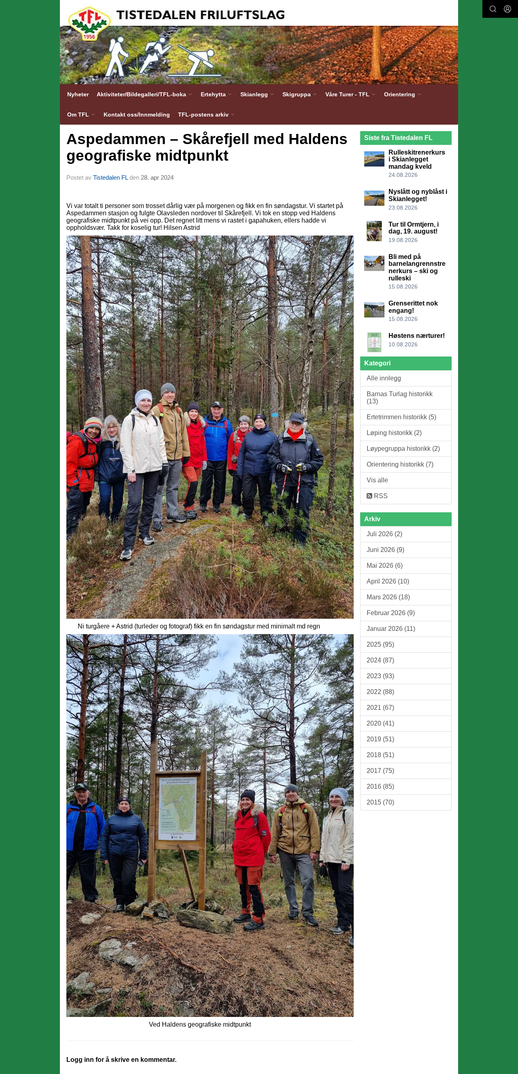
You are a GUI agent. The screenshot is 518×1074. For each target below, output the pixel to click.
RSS (380, 495)
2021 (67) (380, 707)
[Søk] (493, 9)
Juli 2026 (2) (384, 534)
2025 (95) (380, 644)
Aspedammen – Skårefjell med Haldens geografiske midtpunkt (207, 147)
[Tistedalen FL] (259, 42)
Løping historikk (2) (394, 432)
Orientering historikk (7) (400, 464)
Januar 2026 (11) (391, 628)
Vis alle (377, 480)
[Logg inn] (507, 9)
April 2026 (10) (388, 581)
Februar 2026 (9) (391, 612)
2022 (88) (380, 691)
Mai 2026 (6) (385, 565)
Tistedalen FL (110, 177)
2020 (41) (380, 723)
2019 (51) (380, 739)
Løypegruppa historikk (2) (403, 448)
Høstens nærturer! (416, 335)
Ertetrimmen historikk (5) (401, 417)
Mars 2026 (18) (388, 597)
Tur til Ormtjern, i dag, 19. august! (413, 228)
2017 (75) (380, 770)
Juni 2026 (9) (385, 549)
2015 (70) (380, 802)
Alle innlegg (384, 378)
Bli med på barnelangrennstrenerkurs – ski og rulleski (417, 267)
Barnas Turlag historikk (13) (400, 398)
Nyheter (78, 94)
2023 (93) (380, 676)
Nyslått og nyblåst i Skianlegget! (417, 195)
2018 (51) (380, 754)
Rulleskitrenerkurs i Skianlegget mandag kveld (416, 159)
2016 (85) (380, 786)
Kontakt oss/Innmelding (137, 114)
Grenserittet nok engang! (413, 307)
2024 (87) (380, 660)
